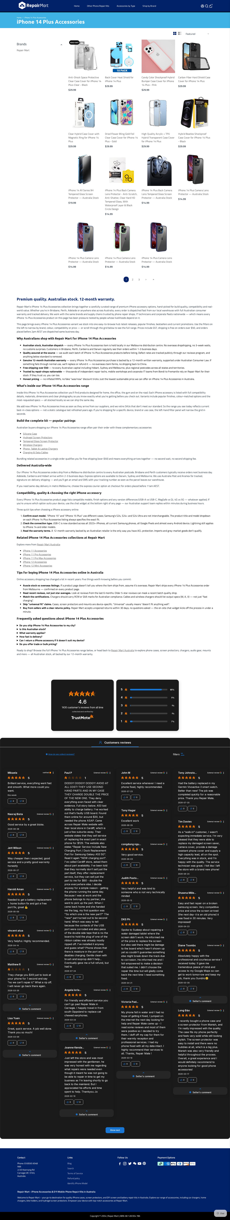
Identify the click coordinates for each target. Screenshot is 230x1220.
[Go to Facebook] (120, 1164)
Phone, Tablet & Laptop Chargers (40, 449)
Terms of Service (75, 1173)
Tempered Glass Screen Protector (40, 441)
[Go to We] (134, 1164)
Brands (22, 43)
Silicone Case (30, 434)
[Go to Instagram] (125, 1164)
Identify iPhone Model (77, 1183)
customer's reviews (82, 707)
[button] (100, 742)
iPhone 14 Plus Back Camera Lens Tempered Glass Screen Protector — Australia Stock (157, 194)
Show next (115, 1130)
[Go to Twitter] (130, 1164)
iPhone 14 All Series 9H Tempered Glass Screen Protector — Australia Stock (83, 194)
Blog (69, 1163)
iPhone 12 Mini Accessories (37, 566)
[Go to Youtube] (139, 1164)
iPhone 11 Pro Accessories (37, 554)
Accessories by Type (126, 5)
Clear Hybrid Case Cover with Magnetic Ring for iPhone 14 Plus (83, 137)
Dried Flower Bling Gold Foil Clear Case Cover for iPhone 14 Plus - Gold (121, 137)
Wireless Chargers (32, 445)
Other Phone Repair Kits (98, 5)
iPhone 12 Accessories (35, 562)
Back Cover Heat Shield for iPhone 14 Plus (119, 79)
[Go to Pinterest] (144, 1164)
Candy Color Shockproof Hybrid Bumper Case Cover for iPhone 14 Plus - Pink (158, 81)
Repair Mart (23, 50)
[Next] (96, 55)
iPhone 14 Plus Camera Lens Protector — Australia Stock (193, 192)
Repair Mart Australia (48, 544)
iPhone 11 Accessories (35, 551)
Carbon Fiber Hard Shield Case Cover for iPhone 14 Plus (194, 79)
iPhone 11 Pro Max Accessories (39, 558)
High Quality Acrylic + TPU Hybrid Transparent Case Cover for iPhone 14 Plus (158, 137)
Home (76, 5)
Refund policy (73, 1178)
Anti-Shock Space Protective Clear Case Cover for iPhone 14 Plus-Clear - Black (84, 81)
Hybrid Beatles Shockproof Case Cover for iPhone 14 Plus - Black (194, 137)
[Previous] (74, 55)
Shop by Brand (149, 5)
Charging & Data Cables (35, 452)
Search (70, 1168)
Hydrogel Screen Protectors (37, 437)
